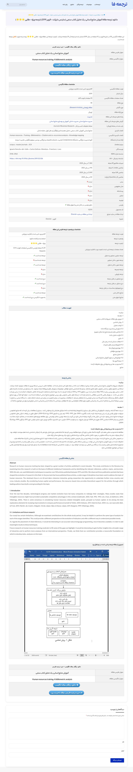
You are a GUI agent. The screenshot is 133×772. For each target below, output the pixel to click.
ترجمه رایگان (80, 5)
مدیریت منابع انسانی (85, 121)
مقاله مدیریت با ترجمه (94, 15)
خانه (102, 15)
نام (123, 742)
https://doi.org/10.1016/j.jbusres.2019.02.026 (26, 158)
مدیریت (89, 117)
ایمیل (122, 751)
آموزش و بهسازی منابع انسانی (58, 121)
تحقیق (72, 5)
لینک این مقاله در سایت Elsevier (81, 214)
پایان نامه (65, 5)
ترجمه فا (98, 5)
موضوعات (89, 5)
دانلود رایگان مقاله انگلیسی (65, 65)
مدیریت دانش (73, 121)
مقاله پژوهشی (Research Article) (81, 107)
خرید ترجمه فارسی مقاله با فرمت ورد (65, 73)
